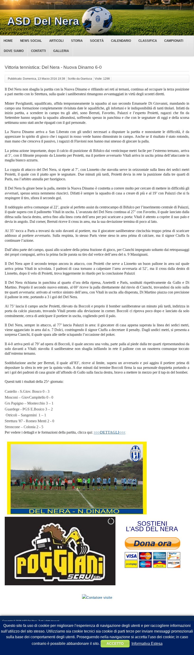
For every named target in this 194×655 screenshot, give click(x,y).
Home (8, 41)
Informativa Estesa (147, 644)
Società (97, 41)
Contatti (38, 51)
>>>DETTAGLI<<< (109, 432)
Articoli (56, 41)
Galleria (61, 51)
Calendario (121, 41)
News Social (31, 41)
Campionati (173, 41)
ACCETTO (115, 644)
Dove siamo (14, 51)
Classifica (147, 41)
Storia (77, 41)
